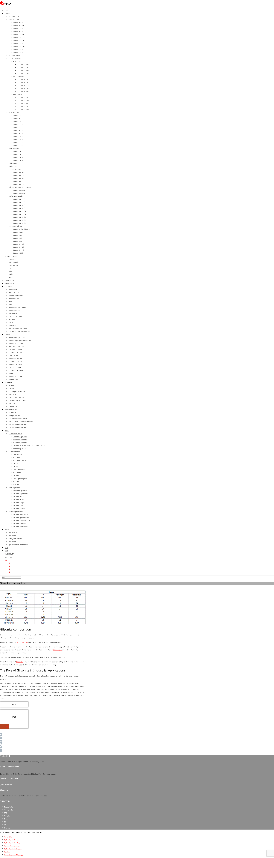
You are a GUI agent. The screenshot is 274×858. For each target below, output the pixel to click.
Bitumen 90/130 (18, 40)
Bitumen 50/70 (18, 28)
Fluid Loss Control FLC (16, 346)
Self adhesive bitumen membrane (21, 421)
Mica (10, 304)
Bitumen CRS (17, 235)
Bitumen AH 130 (18, 184)
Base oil (11, 388)
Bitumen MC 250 (23, 85)
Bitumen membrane (11, 410)
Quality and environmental (18, 544)
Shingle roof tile (14, 415)
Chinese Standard (15, 169)
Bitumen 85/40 (18, 133)
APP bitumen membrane (17, 427)
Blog (6, 551)
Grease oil (12, 394)
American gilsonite (19, 448)
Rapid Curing (17, 94)
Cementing (12, 259)
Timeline (7, 816)
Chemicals (8, 334)
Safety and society (15, 538)
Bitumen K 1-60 (18, 244)
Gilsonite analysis (19, 508)
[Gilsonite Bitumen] (5, 5)
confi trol (16, 484)
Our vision (12, 535)
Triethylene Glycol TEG (17, 337)
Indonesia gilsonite (20, 439)
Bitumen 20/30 (18, 52)
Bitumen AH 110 (18, 181)
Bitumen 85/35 (18, 130)
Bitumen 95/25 (18, 142)
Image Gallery (9, 554)
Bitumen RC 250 (23, 109)
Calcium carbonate (15, 316)
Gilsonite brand (14, 451)
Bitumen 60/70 (18, 22)
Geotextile (12, 412)
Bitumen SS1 (17, 241)
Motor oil (12, 385)
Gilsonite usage (18, 502)
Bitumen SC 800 (22, 64)
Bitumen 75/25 (18, 127)
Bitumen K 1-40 (18, 250)
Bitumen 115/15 (18, 115)
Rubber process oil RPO (17, 391)
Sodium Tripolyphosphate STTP (20, 340)
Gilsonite (19, 661)
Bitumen (7, 13)
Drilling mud (9, 286)
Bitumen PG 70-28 (19, 211)
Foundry (11, 277)
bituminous (57, 649)
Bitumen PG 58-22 (19, 220)
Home (6, 10)
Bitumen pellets (14, 55)
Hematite (12, 319)
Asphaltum (17, 472)
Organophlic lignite (20, 478)
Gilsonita (16, 475)
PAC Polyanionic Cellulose (18, 328)
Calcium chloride (15, 367)
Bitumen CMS (18, 232)
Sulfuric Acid (13, 379)
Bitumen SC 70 (22, 67)
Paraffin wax (13, 406)
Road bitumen (14, 19)
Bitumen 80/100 (18, 25)
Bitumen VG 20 (18, 154)
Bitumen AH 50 (18, 172)
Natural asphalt (10, 280)
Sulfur (11, 373)
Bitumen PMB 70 (19, 193)
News (6, 548)
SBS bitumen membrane (17, 424)
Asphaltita (16, 457)
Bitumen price (14, 16)
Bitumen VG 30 (18, 157)
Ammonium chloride (16, 370)
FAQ (5, 813)
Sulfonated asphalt (19, 469)
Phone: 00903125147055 (10, 779)
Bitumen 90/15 (18, 121)
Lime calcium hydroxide (17, 307)
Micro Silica (13, 313)
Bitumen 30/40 (18, 49)
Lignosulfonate (14, 298)
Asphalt (11, 274)
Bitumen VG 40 (18, 160)
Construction (13, 265)
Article (7, 431)
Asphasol (16, 481)
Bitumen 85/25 (18, 118)
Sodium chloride (14, 310)
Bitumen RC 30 (22, 97)
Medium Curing (18, 76)
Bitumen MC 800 (23, 91)
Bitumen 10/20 (18, 43)
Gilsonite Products (11, 256)
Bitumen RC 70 (22, 103)
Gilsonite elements (19, 523)
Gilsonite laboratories (20, 526)
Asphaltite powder (19, 460)
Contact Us (8, 557)
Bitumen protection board (18, 418)
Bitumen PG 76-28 (19, 214)
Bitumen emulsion (15, 226)
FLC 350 (15, 466)
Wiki (5, 825)
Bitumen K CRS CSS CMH (22, 229)
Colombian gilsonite (20, 436)
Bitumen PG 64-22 (19, 208)
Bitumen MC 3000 (23, 88)
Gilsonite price (18, 505)
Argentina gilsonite (20, 442)
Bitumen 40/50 (18, 31)
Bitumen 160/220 (19, 37)
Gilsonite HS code (19, 499)
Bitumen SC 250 (22, 73)
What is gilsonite (15, 487)
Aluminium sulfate (15, 361)
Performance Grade (16, 196)
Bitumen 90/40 (18, 139)
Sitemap (7, 828)
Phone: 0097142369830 (9, 766)
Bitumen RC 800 (23, 100)
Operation (12, 541)
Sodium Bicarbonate (16, 343)
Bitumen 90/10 (18, 136)
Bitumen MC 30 (22, 82)
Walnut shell (13, 289)
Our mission (13, 532)
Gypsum (11, 301)
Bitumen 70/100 (18, 34)
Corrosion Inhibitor (15, 349)
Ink (10, 268)
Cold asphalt (13, 163)
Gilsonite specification (21, 517)
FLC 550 (15, 463)
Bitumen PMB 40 (19, 190)
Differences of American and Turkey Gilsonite (29, 445)
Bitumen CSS (17, 238)
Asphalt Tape (13, 166)
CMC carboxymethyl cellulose (19, 331)
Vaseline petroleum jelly (17, 400)
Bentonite (12, 325)
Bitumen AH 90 (18, 178)
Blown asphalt (14, 112)
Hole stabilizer (18, 454)
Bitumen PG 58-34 (19, 217)
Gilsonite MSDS (18, 496)
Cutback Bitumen (15, 58)
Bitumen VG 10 (18, 151)
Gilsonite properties (16, 511)
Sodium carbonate (15, 358)
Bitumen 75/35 (18, 124)
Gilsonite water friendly (21, 520)
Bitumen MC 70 (22, 79)
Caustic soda (13, 355)
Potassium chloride (15, 364)
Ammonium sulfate (15, 352)
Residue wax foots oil (16, 397)
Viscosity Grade (14, 148)
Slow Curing (17, 61)
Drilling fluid (13, 262)
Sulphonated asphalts (16, 295)
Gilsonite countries (15, 433)
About (7, 530)
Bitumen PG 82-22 (19, 205)
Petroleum (8, 383)
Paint (10, 271)
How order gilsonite (20, 490)
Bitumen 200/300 (19, 46)
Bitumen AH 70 (18, 175)
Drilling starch (14, 292)
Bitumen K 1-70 (18, 247)
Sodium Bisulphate (15, 376)
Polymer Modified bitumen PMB (20, 187)
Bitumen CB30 (18, 253)
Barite (11, 322)
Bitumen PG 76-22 (19, 202)
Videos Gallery (9, 810)
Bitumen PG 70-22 (19, 199)
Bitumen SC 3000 (23, 70)
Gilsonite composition (20, 514)
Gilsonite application (20, 493)
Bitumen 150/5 (18, 145)
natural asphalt (22, 642)
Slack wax (12, 403)
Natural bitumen (10, 283)
